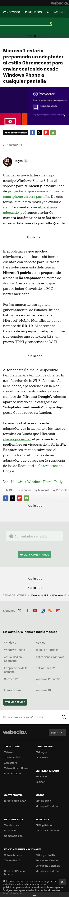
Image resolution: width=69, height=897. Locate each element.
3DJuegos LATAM (46, 855)
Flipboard (46, 132)
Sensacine (42, 776)
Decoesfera (11, 830)
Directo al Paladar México (15, 872)
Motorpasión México (48, 871)
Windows (10, 642)
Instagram (42, 610)
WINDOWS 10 (11, 12)
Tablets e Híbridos (47, 650)
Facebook (32, 132)
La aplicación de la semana (15, 670)
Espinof (40, 781)
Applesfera (10, 762)
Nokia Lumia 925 (46, 668)
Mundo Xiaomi (12, 773)
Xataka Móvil (12, 757)
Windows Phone (14, 650)
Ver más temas (15, 702)
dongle (8, 283)
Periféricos (24, 490)
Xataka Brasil (12, 860)
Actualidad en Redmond (13, 659)
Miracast (43, 490)
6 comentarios (17, 132)
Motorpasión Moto (47, 806)
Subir (54, 732)
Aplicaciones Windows (50, 657)
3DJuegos (41, 752)
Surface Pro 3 (12, 679)
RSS (50, 610)
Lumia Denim (12, 690)
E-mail (53, 132)
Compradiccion (13, 835)
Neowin (17, 481)
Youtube (35, 610)
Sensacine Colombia (48, 865)
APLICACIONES (56, 12)
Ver (36, 554)
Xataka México (13, 855)
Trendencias (11, 825)
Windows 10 (43, 690)
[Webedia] (60, 3)
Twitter (39, 132)
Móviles (40, 642)
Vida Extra (42, 757)
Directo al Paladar (15, 801)
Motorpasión (43, 801)
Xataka (8, 752)
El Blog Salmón (44, 825)
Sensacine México (47, 860)
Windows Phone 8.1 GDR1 (48, 681)
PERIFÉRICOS (33, 12)
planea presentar (17, 439)
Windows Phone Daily (45, 481)
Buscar (64, 717)
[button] (21, 160)
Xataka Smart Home (16, 768)
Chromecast (48, 466)
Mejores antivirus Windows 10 (49, 595)
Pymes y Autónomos (48, 830)
